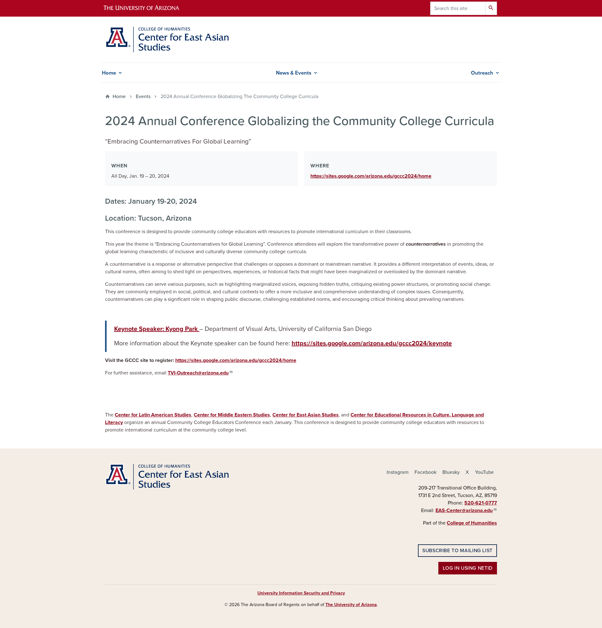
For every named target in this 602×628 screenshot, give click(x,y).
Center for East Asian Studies (305, 415)
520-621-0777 (480, 503)
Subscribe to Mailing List (457, 550)
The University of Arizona (351, 604)
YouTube (484, 472)
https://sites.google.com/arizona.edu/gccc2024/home (370, 176)
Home (109, 73)
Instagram (398, 472)
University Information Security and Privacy (301, 593)
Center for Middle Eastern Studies (232, 415)
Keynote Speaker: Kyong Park (156, 329)
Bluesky (451, 472)
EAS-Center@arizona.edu (464, 510)
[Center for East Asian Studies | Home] (167, 39)
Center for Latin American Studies (153, 415)
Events (143, 96)
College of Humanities (472, 523)
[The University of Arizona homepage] (146, 8)
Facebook (425, 472)
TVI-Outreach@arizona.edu (198, 373)
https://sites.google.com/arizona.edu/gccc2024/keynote (372, 343)
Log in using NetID (468, 568)
